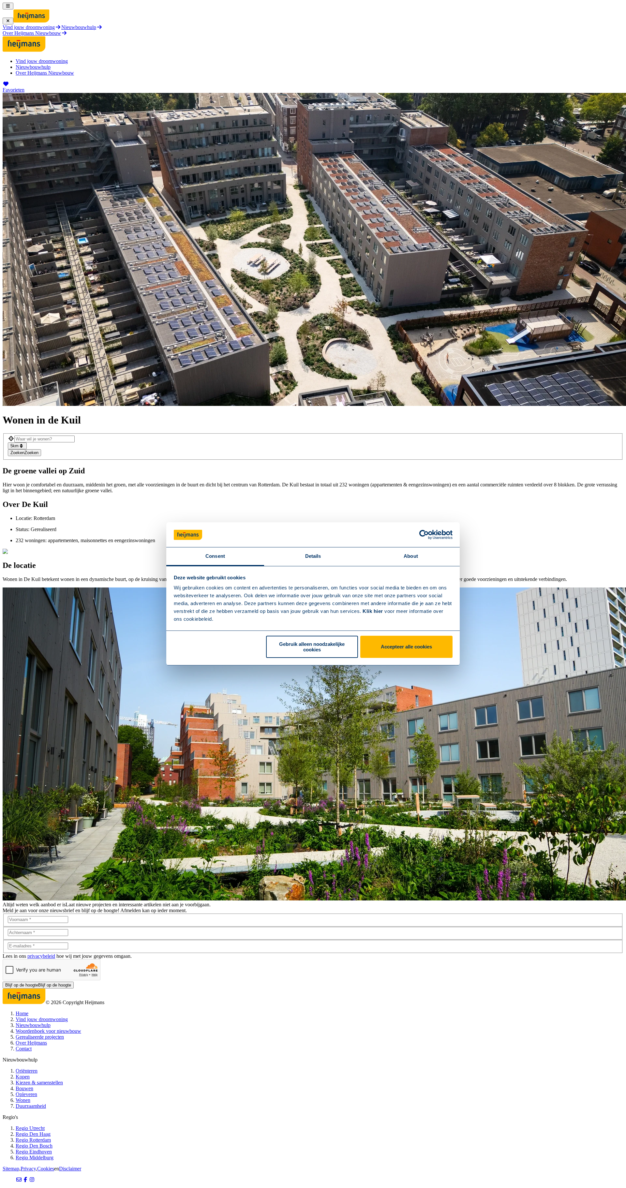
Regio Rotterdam (33, 1140)
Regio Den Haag (33, 1134)
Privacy (28, 1168)
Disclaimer (70, 1168)
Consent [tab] (215, 556)
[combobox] (44, 439)
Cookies (45, 1168)
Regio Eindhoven (34, 1151)
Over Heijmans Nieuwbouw (45, 73)
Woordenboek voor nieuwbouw (48, 1031)
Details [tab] (313, 556)
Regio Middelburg (34, 1157)
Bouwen (24, 1088)
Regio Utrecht (30, 1128)
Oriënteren (26, 1071)
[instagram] (32, 1179)
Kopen (23, 1076)
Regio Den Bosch (34, 1146)
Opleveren (26, 1094)
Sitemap (11, 1168)
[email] (19, 1179)
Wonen (23, 1100)
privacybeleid (41, 956)
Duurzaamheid (31, 1106)
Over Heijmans (31, 1043)
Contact (24, 1048)
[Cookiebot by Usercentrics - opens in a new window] (424, 535)
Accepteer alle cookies (406, 647)
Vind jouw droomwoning (42, 61)
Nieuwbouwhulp (33, 67)
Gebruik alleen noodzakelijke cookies (312, 646)
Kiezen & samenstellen (39, 1082)
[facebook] (25, 1179)
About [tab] (411, 556)
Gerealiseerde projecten (40, 1037)
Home (22, 1013)
